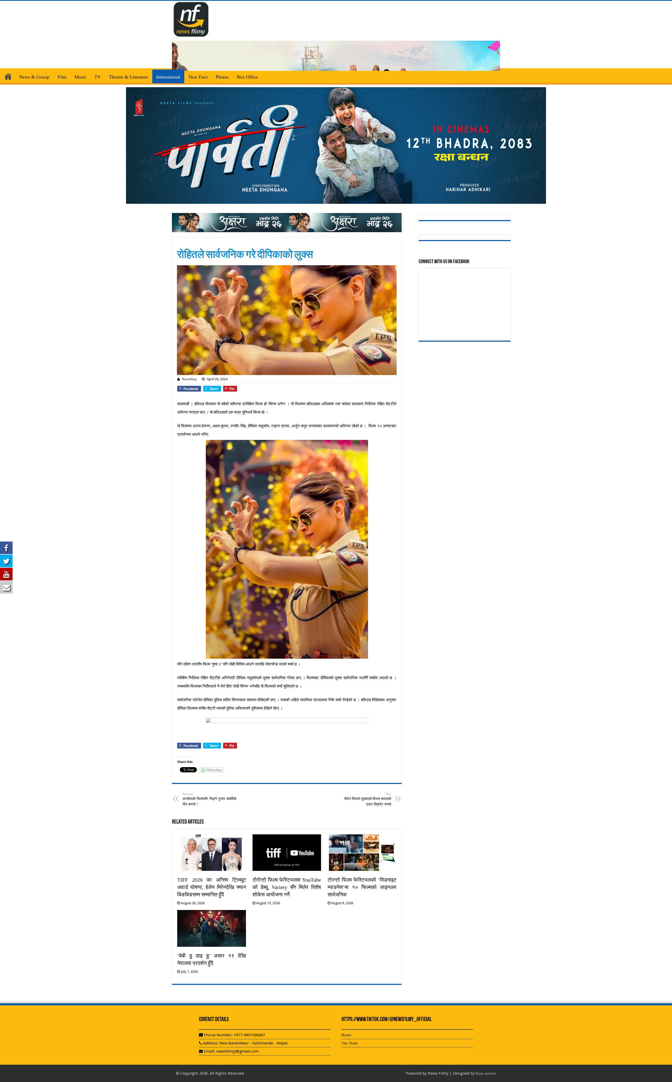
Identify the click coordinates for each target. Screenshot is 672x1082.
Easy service (486, 1073)
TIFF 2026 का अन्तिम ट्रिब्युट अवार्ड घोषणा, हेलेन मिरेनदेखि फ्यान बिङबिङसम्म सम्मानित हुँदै (211, 887)
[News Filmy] (191, 18)
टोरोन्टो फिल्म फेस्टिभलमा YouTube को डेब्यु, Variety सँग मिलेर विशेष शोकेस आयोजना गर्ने (287, 887)
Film (61, 77)
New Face (198, 77)
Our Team (350, 1043)
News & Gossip (34, 77)
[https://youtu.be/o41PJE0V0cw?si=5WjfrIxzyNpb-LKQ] (336, 145)
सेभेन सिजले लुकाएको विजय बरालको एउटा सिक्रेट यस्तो (367, 799)
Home (8, 76)
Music (80, 77)
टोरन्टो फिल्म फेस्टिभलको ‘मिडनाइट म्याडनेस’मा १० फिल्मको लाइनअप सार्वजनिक (362, 887)
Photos (222, 77)
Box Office (247, 77)
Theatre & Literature (128, 77)
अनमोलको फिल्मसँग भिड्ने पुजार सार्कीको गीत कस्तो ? (209, 799)
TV (97, 77)
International (168, 77)
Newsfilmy (189, 379)
